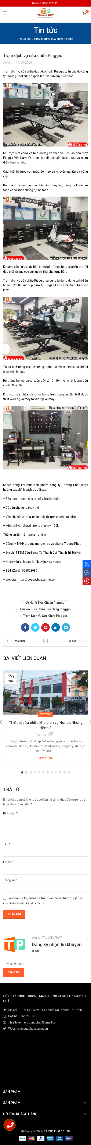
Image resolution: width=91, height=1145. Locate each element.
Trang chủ (24, 39)
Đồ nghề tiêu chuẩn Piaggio (45, 602)
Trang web (10, 880)
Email (8, 862)
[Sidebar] (5, 349)
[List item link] (45, 1016)
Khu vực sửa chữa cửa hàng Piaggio (45, 609)
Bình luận (10, 813)
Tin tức (45, 714)
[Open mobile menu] (5, 13)
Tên (6, 844)
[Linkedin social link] (55, 627)
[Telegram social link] (66, 627)
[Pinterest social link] (45, 627)
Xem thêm (46, 758)
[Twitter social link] (35, 627)
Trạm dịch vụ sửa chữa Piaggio (45, 615)
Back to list (45, 641)
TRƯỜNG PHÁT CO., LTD (57, 1131)
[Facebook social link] (25, 627)
